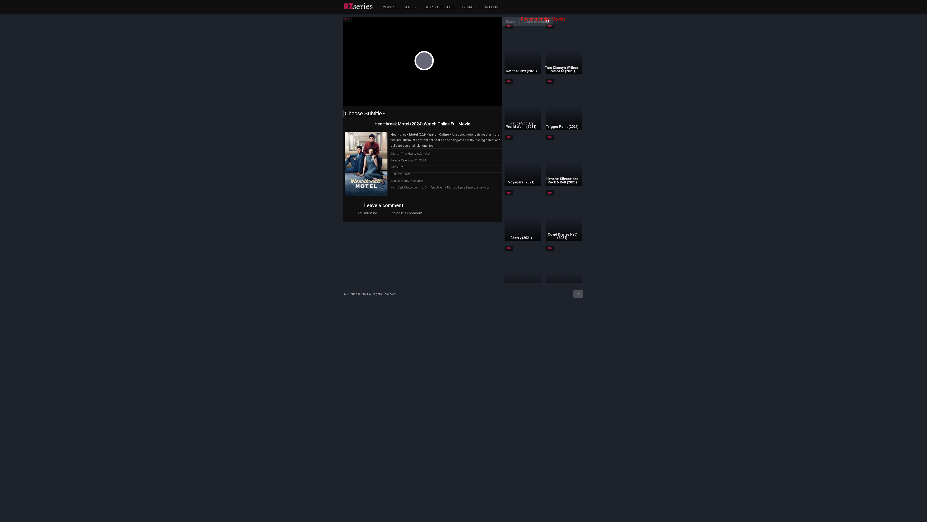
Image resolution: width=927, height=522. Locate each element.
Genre (467, 7)
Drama (405, 180)
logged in (385, 213)
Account (492, 7)
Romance (417, 180)
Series (410, 7)
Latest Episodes (439, 7)
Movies (389, 7)
